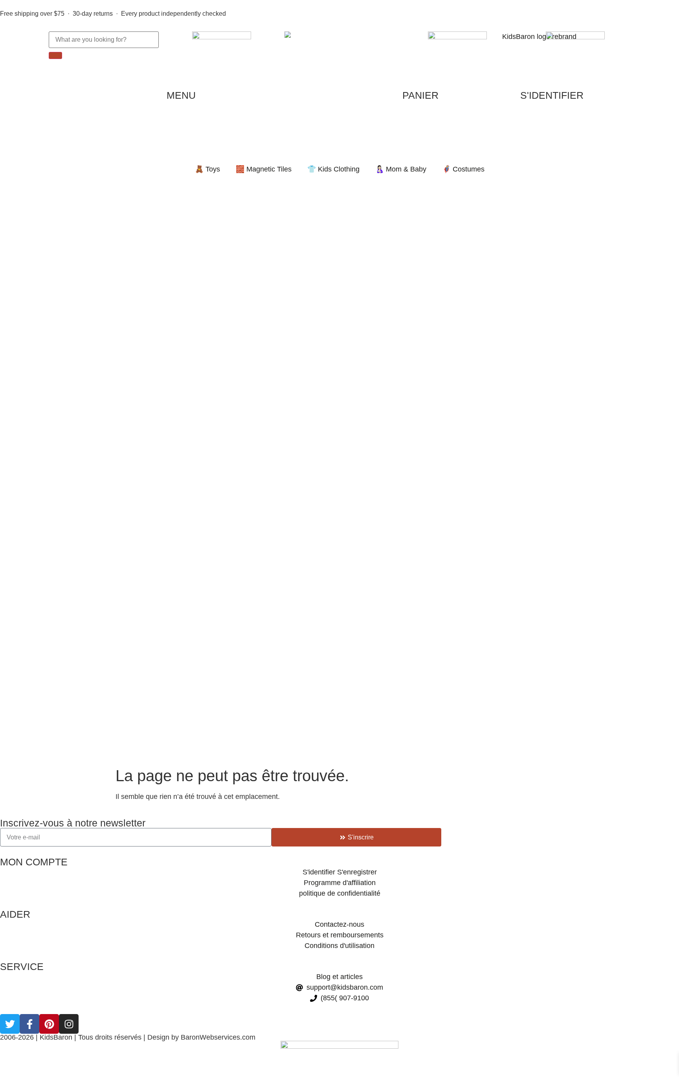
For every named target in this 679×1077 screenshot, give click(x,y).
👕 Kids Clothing (333, 169)
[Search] (55, 55)
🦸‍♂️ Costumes (463, 169)
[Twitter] (10, 1024)
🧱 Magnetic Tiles (264, 169)
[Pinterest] (49, 1024)
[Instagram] (69, 1024)
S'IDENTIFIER (552, 95)
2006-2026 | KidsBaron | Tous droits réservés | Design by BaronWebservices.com (127, 1037)
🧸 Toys (207, 169)
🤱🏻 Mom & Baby (400, 169)
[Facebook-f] (29, 1024)
